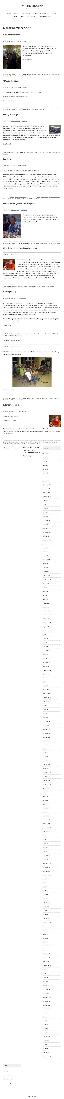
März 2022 (45, 646)
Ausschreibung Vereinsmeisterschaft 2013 (15, 97)
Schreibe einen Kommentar (38, 109)
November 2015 (47, 914)
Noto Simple (34, 1096)
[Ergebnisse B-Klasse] (9, 420)
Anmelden (5, 1071)
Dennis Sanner (45, 74)
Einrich (38, 197)
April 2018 (45, 800)
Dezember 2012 (47, 1044)
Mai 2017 (45, 843)
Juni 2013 (45, 1021)
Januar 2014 (46, 993)
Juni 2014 (45, 973)
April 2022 (45, 642)
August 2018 (46, 788)
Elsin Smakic (31, 398)
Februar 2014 (46, 989)
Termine (16, 13)
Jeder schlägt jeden (11, 404)
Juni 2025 (45, 504)
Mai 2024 (45, 548)
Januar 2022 (46, 654)
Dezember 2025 (47, 485)
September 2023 (47, 579)
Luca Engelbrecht (45, 398)
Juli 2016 (45, 883)
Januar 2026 (46, 481)
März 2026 (45, 473)
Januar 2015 (46, 950)
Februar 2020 (46, 721)
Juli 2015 (45, 926)
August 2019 (46, 745)
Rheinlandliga (23, 197)
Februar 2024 (46, 559)
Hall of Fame (55, 13)
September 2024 (47, 540)
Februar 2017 (46, 855)
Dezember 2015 (47, 910)
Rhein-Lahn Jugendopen (34, 452)
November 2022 (47, 615)
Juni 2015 (45, 930)
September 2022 (47, 623)
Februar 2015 (46, 946)
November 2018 (47, 776)
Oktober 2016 (46, 871)
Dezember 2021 (47, 658)
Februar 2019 (46, 764)
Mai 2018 (45, 796)
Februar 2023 (46, 603)
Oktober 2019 (46, 737)
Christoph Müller (44, 442)
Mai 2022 (45, 638)
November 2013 (47, 1001)
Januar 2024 (46, 563)
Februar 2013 (46, 1036)
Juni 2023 (45, 587)
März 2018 (45, 804)
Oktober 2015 (46, 918)
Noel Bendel (23, 443)
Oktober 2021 (46, 666)
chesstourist (24, 41)
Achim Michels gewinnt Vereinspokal (19, 203)
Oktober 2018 (46, 780)
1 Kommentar (28, 76)
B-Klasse (12, 197)
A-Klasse (12, 152)
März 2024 (45, 556)
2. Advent (7, 159)
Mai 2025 (45, 508)
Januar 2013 (46, 1040)
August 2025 (46, 500)
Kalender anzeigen (27, 456)
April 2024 (45, 552)
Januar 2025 (46, 524)
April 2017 (45, 847)
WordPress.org (7, 1083)
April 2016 (45, 894)
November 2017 (47, 820)
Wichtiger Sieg (9, 291)
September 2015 (47, 922)
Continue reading (28, 59)
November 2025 (47, 489)
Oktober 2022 (46, 619)
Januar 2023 (46, 607)
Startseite (8, 13)
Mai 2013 (45, 1025)
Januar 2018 (46, 812)
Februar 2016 (46, 902)
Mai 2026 (45, 465)
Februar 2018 (46, 808)
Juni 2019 (45, 749)
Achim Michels (31, 243)
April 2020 (45, 713)
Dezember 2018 (47, 772)
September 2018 (47, 784)
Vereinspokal (44, 243)
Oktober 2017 (46, 824)
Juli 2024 (45, 544)
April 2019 (45, 757)
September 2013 (47, 1009)
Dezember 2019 (47, 729)
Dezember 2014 (47, 954)
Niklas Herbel (13, 198)
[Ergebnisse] (7, 144)
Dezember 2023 (47, 567)
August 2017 (46, 831)
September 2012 (47, 1056)
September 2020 (47, 697)
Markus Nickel (38, 152)
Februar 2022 (46, 650)
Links (22, 16)
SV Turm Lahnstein (32, 5)
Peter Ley (44, 152)
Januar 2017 (46, 859)
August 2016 (46, 879)
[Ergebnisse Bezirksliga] (10, 416)
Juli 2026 (45, 457)
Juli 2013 (45, 1017)
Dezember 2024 (47, 528)
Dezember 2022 (47, 611)
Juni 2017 (45, 839)
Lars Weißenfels (37, 398)
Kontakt (35, 13)
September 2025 (47, 496)
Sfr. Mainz (5, 335)
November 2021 (47, 662)
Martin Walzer (53, 398)
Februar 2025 (46, 520)
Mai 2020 (45, 709)
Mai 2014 (45, 977)
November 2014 (47, 958)
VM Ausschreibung (11, 81)
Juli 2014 (45, 969)
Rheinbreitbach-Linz (21, 198)
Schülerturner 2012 (11, 340)
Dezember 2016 (47, 863)
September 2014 (47, 965)
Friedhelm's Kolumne (15, 286)
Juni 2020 (45, 705)
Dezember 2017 (47, 816)
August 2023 (46, 583)
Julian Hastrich (51, 334)
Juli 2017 (45, 835)
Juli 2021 (45, 678)
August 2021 (46, 674)
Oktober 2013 (46, 1005)
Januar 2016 (46, 906)
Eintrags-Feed (6, 1075)
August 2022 (46, 626)
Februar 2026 (46, 477)
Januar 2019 (46, 768)
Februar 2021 (46, 690)
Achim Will (27, 152)
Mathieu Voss (17, 443)
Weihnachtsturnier (11, 34)
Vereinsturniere (13, 74)
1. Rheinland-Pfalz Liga (15, 334)
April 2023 (45, 595)
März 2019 (45, 760)
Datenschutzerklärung (44, 16)
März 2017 (45, 851)
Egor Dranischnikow (52, 74)
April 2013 (45, 1028)
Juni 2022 (45, 634)
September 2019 (47, 741)
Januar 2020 (46, 725)
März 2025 (45, 516)
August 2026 (46, 453)
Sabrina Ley (48, 152)
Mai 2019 (45, 753)
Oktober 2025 (46, 492)
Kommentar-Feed (7, 1079)
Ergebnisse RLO (26, 13)
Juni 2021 (45, 682)
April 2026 (45, 469)
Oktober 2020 (46, 693)
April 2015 (45, 938)
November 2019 (47, 733)
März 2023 (45, 599)
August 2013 (46, 1013)
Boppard (32, 152)
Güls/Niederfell (51, 442)
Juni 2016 (45, 887)
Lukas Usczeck (56, 197)
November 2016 (47, 867)
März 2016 (45, 898)
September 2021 (47, 670)
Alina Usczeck (38, 74)
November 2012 (47, 1048)
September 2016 (47, 875)
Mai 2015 (45, 934)
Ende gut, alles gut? (11, 114)
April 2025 (45, 512)
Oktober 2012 (46, 1052)
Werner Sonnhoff (19, 76)
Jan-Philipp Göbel (44, 197)
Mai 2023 (45, 591)
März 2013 (45, 1032)
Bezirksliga (17, 197)
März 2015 (45, 942)
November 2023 (47, 571)
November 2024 (47, 532)
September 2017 (47, 827)
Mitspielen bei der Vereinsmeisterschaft (20, 248)
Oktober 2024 (46, 536)
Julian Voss (56, 334)
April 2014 (45, 981)
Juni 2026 (45, 461)
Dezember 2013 (47, 997)
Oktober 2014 (46, 961)
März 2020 (45, 717)
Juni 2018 (45, 792)
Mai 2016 (45, 891)
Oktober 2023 (46, 575)
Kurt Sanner (37, 243)
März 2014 (45, 985)
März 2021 (45, 686)
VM (29, 109)
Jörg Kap (51, 197)
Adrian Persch (31, 74)
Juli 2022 (45, 630)
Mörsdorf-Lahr (6, 198)
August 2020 (46, 701)
